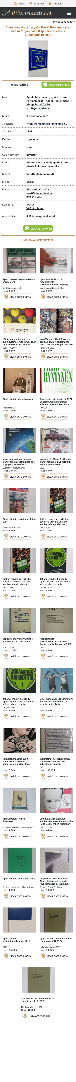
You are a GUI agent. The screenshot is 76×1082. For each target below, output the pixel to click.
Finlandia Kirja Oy (37, 189)
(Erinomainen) (39, 115)
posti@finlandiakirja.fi (40, 193)
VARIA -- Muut (35, 208)
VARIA (30, 204)
